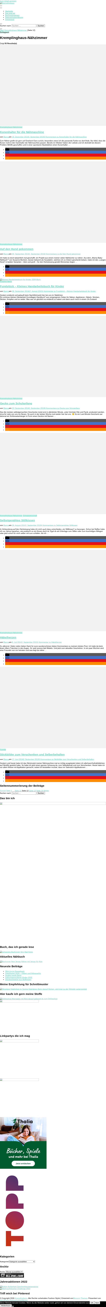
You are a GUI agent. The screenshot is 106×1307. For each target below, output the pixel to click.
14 (39, 791)
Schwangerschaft (30, 516)
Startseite (9, 11)
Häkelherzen (8, 637)
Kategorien (4, 1262)
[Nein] (13, 1306)
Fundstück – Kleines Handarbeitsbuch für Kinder (32, 286)
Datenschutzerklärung (14, 17)
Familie (3, 750)
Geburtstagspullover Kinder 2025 (18, 977)
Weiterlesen (6, 1306)
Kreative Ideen (6, 282)
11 (18, 791)
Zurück (3, 791)
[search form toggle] (1, 23)
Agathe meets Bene (13, 975)
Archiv (2, 1272)
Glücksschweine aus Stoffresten (18, 979)
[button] (7, 150)
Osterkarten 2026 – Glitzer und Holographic (23, 973)
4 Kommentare (59, 525)
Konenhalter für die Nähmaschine (22, 132)
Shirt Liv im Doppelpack (14, 971)
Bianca (6, 137)
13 (32, 791)
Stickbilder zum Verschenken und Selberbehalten (32, 754)
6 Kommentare (62, 408)
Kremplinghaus (21, 1298)
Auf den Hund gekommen (16, 248)
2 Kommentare (65, 137)
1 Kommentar (69, 291)
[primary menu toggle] (1, 5)
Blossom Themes (80, 1298)
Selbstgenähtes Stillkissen (17, 520)
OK (92, 1303)
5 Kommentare (66, 759)
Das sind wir (10, 13)
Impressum (9, 19)
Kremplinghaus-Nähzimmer (11, 127)
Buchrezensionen (12, 15)
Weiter (46, 791)
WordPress (4, 1300)
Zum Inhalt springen (8, 1)
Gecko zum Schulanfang (16, 403)
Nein (97, 1303)
